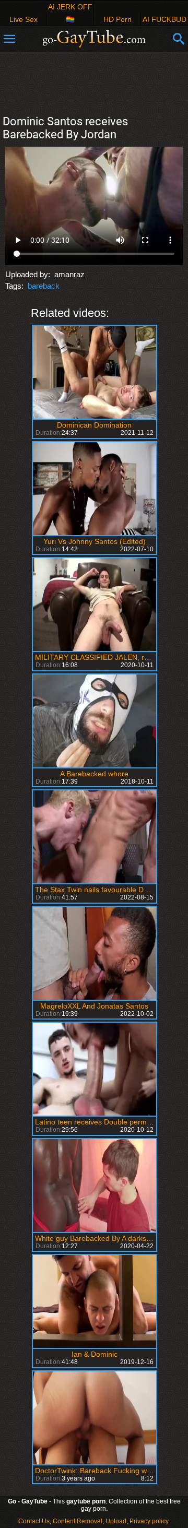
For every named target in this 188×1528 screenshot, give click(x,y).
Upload (115, 1521)
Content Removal (77, 1521)
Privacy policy (149, 1521)
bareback (44, 285)
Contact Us (34, 1521)
